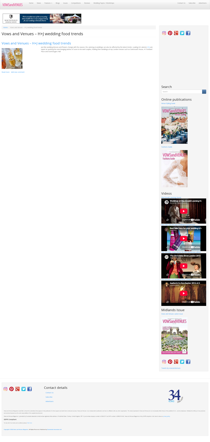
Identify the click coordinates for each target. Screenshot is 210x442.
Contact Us (181, 3)
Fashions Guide (166, 147)
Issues (65, 3)
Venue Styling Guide (168, 103)
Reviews (87, 3)
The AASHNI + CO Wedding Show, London (176, 279)
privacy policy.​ (166, 416)
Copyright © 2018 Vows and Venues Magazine (16, 429)
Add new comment (17, 72)
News (39, 3)
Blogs (58, 3)
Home (31, 3)
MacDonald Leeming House (171, 197)
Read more (6, 72)
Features (47, 3)
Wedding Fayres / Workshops (104, 3)
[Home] (14, 5)
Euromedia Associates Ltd (54, 429)
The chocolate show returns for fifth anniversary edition (181, 252)
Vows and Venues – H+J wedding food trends (36, 43)
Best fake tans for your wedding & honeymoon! (178, 225)
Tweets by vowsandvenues (170, 368)
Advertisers (203, 3)
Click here (29, 423)
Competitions (76, 3)
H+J (148, 47)
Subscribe (192, 3)
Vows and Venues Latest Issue (172, 314)
